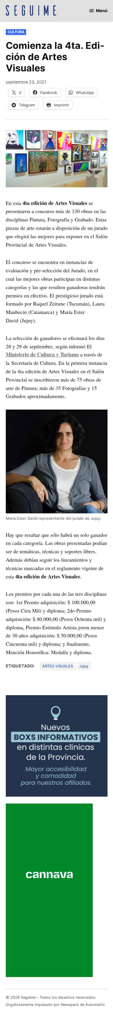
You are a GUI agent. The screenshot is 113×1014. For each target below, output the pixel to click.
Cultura (16, 32)
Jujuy (83, 666)
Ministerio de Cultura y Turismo (42, 354)
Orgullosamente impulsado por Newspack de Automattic (55, 1004)
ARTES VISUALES (57, 666)
